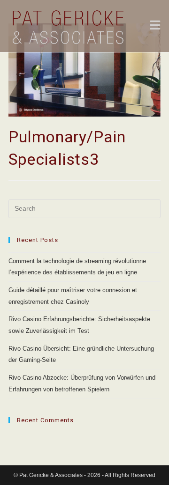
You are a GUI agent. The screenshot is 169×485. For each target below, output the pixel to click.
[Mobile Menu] (155, 27)
